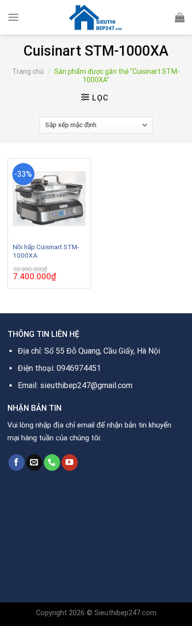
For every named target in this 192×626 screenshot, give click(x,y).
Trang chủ (28, 71)
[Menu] (13, 17)
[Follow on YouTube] (70, 462)
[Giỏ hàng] (180, 17)
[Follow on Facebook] (16, 462)
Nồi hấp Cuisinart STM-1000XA (46, 251)
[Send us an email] (34, 462)
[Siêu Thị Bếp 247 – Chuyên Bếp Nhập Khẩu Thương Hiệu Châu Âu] (96, 17)
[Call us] (52, 462)
